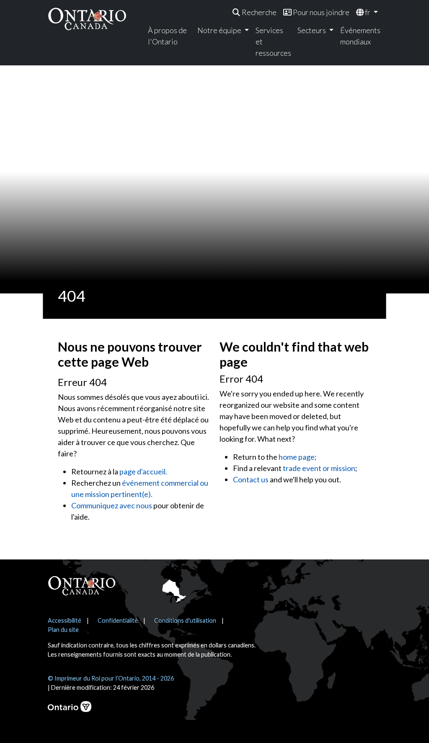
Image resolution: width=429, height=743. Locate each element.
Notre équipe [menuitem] (220, 30)
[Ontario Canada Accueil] (87, 18)
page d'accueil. (143, 471)
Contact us (251, 479)
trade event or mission (319, 468)
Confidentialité (118, 620)
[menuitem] (254, 12)
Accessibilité (64, 620)
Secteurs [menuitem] (312, 30)
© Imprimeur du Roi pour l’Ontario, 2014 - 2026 (111, 678)
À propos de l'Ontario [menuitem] (167, 36)
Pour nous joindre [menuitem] (320, 12)
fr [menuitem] (368, 12)
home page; (298, 456)
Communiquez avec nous (111, 505)
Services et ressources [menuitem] (273, 41)
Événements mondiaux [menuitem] (359, 36)
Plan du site (63, 629)
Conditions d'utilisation (185, 620)
